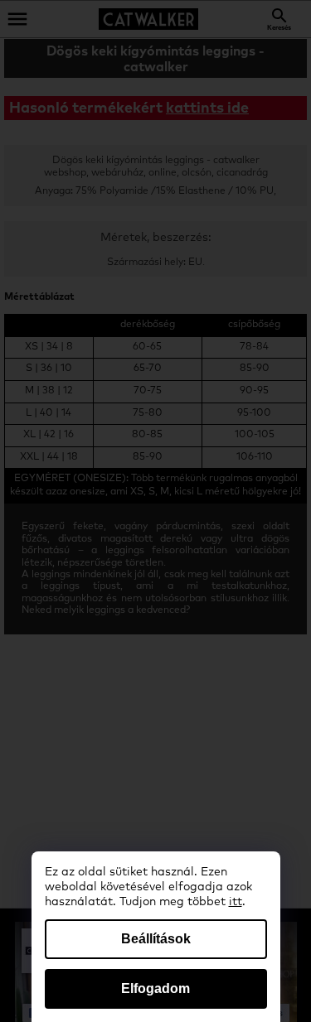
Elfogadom (155, 988)
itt (235, 902)
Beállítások (156, 939)
